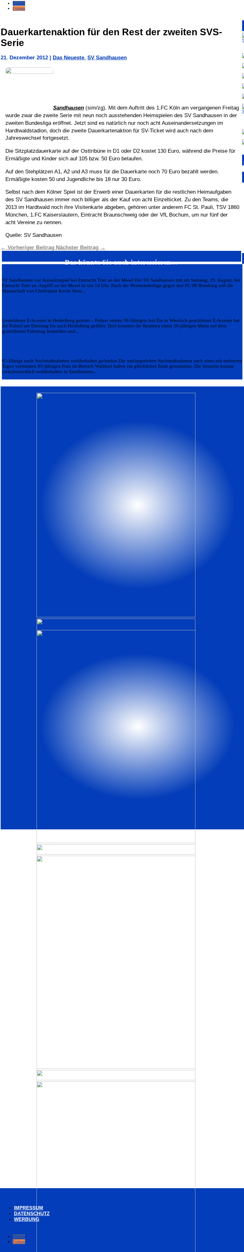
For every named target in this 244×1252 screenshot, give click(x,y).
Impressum (28, 1207)
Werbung (26, 1219)
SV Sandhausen (107, 58)
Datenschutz (32, 1213)
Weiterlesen (12, 296)
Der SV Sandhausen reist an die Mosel (56, 268)
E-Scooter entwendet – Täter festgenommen (64, 308)
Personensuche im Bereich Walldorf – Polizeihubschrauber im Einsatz (102, 348)
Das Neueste (68, 58)
